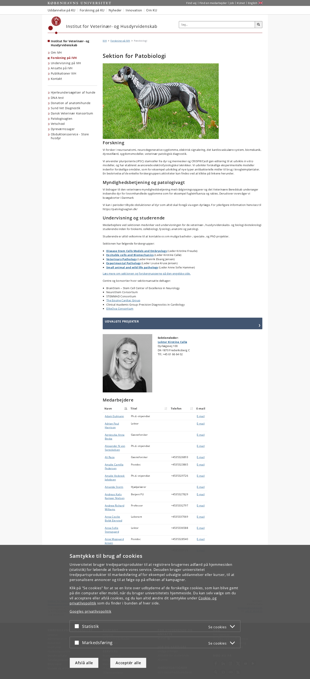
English (252, 3)
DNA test (57, 98)
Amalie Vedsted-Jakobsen (115, 477)
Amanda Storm (114, 487)
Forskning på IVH (64, 58)
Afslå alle (84, 662)
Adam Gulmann (114, 416)
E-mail (201, 416)
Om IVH (56, 52)
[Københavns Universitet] (54, 25)
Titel (134, 408)
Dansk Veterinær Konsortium (72, 113)
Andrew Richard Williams (114, 507)
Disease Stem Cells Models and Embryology (136, 251)
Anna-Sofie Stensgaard (112, 529)
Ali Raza (110, 457)
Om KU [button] (151, 10)
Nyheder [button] (115, 10)
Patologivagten (61, 119)
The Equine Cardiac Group (123, 300)
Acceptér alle (128, 662)
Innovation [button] (134, 10)
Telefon (176, 408)
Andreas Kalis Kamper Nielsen (114, 496)
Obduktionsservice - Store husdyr (70, 136)
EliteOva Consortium (119, 308)
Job (232, 3)
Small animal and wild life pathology (132, 267)
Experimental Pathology (123, 263)
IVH (105, 40)
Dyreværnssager (63, 129)
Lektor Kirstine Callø (172, 342)
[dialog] (155, 612)
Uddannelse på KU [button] (61, 10)
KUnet (241, 3)
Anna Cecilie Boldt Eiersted (113, 518)
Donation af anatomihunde (70, 103)
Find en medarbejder (213, 3)
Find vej (191, 3)
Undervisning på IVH (66, 63)
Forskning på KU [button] (92, 10)
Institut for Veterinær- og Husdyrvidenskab (70, 43)
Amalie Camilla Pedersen (114, 466)
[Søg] (258, 24)
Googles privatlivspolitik (90, 611)
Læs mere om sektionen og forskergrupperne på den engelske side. (147, 273)
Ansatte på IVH (61, 68)
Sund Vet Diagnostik (65, 108)
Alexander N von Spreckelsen (115, 448)
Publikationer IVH (63, 73)
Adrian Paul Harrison (112, 425)
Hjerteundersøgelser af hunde (73, 92)
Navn (108, 408)
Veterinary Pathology (121, 259)
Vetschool (58, 124)
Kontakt (56, 79)
